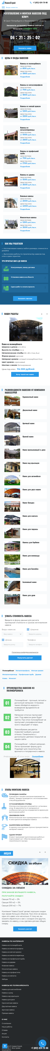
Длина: (8, 640)
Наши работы (7, 1027)
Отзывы (5, 1030)
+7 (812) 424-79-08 (40, 2)
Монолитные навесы (10, 969)
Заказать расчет (25, 929)
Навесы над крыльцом (10, 996)
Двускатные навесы (9, 1006)
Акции (4, 1033)
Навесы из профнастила (11, 972)
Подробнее (37, 756)
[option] (25, 348)
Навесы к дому (7, 993)
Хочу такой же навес (25, 374)
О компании (6, 1023)
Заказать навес (25, 48)
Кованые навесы (8, 966)
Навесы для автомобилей (11, 989)
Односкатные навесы (10, 1003)
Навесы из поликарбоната (12, 945)
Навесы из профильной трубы (13, 959)
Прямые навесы (8, 1013)
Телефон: (31, 640)
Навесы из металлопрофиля (12, 949)
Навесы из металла (9, 976)
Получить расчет (25, 658)
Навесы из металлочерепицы (13, 955)
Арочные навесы (8, 1010)
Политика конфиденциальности (25, 652)
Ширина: (34, 629)
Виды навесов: (9, 629)
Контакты (5, 1037)
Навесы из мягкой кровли (11, 952)
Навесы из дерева (8, 962)
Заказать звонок (25, 298)
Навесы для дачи (8, 1000)
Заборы (5, 979)
